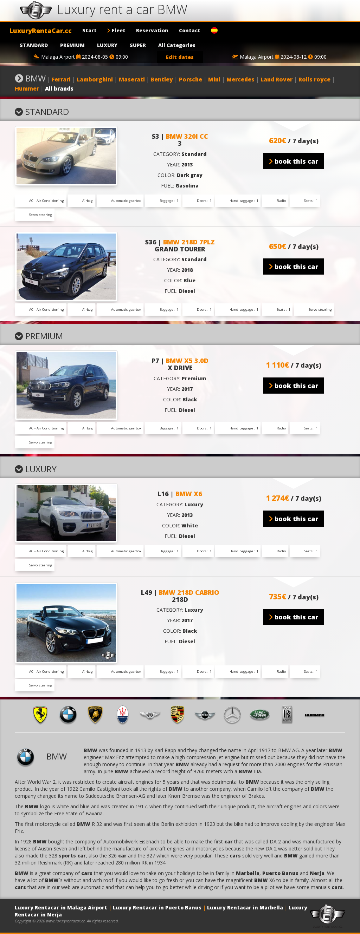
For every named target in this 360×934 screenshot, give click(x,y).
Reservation (152, 30)
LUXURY (107, 45)
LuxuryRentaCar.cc (40, 30)
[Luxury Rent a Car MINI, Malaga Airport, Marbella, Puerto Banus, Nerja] (207, 714)
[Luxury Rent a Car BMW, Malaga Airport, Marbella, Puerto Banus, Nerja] (70, 714)
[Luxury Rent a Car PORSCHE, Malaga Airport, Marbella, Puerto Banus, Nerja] (180, 714)
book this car (295, 161)
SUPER (138, 45)
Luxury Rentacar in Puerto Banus (157, 907)
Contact (189, 30)
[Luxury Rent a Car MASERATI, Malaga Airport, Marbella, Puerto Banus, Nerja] (125, 714)
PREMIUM (72, 45)
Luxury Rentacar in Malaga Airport (61, 907)
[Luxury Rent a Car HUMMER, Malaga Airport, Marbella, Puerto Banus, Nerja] (317, 714)
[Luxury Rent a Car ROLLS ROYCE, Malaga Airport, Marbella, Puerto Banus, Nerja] (290, 714)
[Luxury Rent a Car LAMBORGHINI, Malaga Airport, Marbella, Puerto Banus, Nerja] (98, 714)
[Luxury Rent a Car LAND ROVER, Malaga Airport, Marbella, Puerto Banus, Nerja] (262, 714)
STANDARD (34, 45)
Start (89, 30)
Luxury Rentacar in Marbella (245, 907)
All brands (59, 88)
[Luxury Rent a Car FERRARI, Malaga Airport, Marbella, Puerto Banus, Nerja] (43, 714)
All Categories (176, 45)
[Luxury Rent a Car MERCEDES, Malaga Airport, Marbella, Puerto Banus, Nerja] (235, 714)
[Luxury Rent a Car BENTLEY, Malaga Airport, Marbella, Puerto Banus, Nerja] (153, 714)
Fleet (118, 30)
